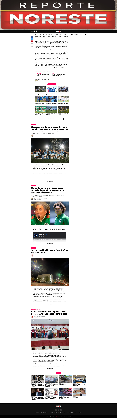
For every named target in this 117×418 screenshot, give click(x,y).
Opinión (65, 34)
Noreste (61, 34)
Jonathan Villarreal (38, 136)
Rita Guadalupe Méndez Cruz (43, 79)
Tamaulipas (76, 34)
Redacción (36, 255)
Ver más (80, 34)
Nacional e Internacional (54, 34)
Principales (37, 34)
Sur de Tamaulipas (70, 34)
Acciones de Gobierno (43, 34)
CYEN (49, 34)
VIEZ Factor (57, 416)
